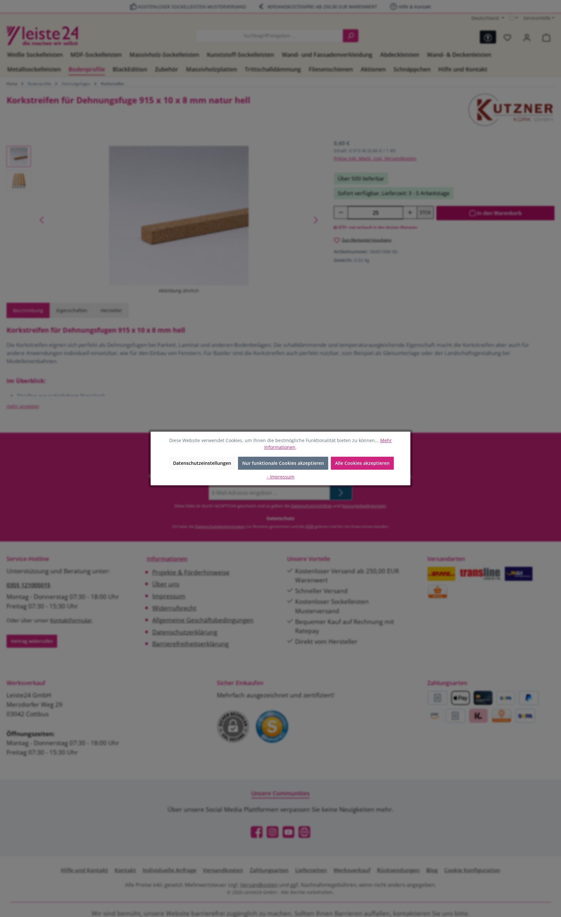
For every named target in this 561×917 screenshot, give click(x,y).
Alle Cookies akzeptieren (362, 463)
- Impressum (280, 477)
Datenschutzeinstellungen (202, 463)
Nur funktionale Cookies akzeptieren (283, 463)
